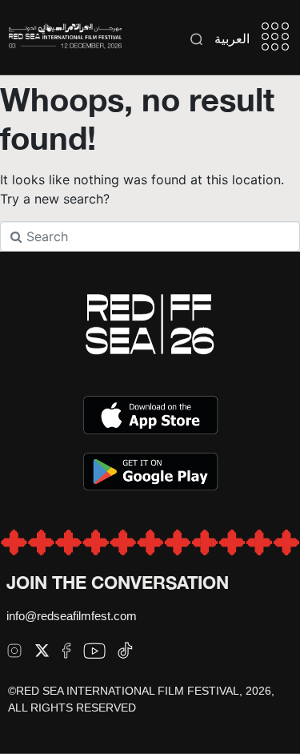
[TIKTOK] (125, 650)
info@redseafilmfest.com (71, 616)
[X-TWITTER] (42, 650)
